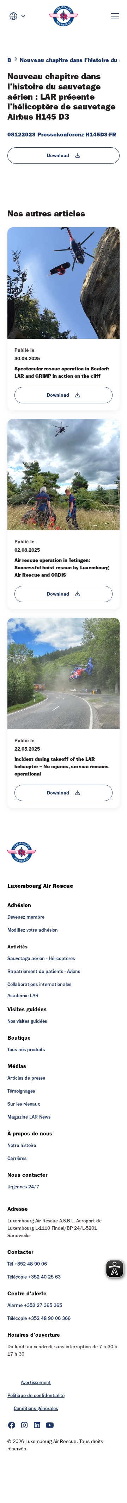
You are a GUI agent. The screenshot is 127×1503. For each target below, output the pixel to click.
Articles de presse (26, 1078)
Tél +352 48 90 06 (27, 1264)
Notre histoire (21, 1145)
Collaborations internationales (39, 984)
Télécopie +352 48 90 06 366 (39, 1318)
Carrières (16, 1158)
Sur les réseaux (23, 1104)
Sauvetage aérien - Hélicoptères (41, 958)
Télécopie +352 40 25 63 (34, 1277)
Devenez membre (25, 917)
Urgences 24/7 (23, 1187)
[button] (17, 16)
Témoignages (21, 1091)
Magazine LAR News (28, 1117)
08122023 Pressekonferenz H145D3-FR (61, 134)
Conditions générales (36, 1408)
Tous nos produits (26, 1050)
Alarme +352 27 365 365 (34, 1305)
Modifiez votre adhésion (32, 930)
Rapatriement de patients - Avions (43, 971)
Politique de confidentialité (36, 1395)
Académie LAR (22, 996)
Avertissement (36, 1382)
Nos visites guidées (27, 1021)
